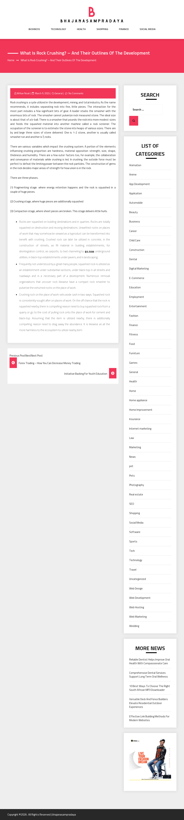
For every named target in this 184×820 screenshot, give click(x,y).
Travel (132, 570)
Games (133, 363)
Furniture (134, 353)
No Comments (75, 93)
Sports (133, 541)
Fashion (133, 316)
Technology (58, 29)
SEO (131, 504)
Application (135, 193)
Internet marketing (140, 429)
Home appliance (138, 400)
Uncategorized (137, 579)
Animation (135, 165)
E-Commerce (136, 278)
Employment (136, 297)
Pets (132, 476)
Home (132, 391)
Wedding (134, 626)
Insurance (134, 419)
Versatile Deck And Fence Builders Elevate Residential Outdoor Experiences (148, 703)
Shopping (102, 29)
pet (131, 466)
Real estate (136, 494)
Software (134, 532)
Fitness (133, 334)
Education (135, 287)
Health (81, 29)
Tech (132, 551)
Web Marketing (138, 617)
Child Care (134, 240)
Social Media (147, 29)
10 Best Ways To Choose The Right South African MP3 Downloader (149, 688)
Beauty (133, 212)
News (132, 457)
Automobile (136, 203)
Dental (133, 259)
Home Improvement (140, 410)
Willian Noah (23, 93)
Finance (124, 29)
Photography (136, 485)
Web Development (140, 598)
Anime (133, 174)
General (59, 93)
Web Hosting (136, 607)
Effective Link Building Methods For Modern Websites (149, 718)
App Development (139, 184)
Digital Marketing (139, 268)
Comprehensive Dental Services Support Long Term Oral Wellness (148, 675)
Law (131, 438)
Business (34, 29)
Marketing (135, 447)
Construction (136, 250)
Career (133, 231)
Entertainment (138, 306)
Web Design (136, 588)
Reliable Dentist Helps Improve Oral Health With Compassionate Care (149, 661)
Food (132, 344)
